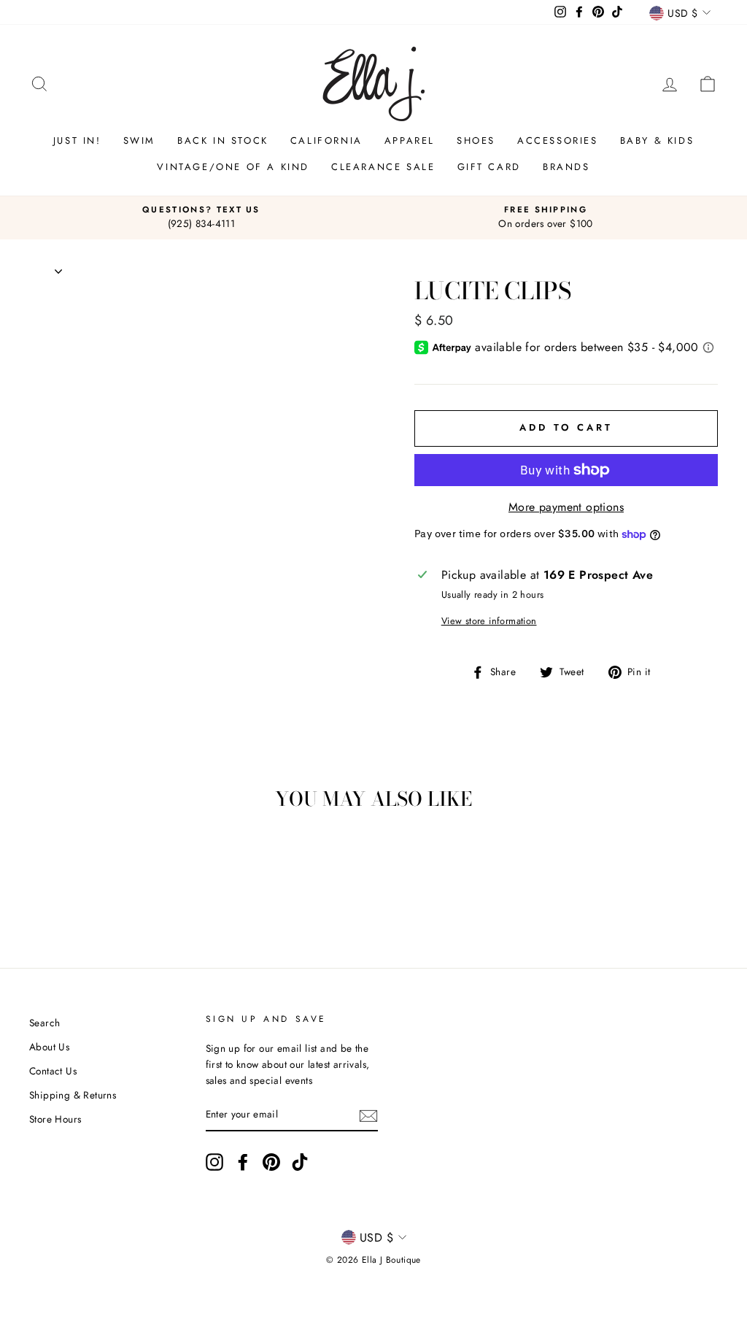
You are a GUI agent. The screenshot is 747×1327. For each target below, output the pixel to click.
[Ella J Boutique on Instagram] (214, 1162)
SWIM (139, 140)
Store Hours (55, 1119)
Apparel (409, 140)
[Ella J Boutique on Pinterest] (271, 1162)
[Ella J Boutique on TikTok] (300, 1162)
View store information (489, 621)
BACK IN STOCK (222, 140)
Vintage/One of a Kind (233, 167)
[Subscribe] (368, 1115)
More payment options (566, 507)
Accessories (557, 140)
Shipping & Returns (72, 1095)
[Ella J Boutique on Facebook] (243, 1162)
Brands (566, 167)
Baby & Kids (657, 140)
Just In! (77, 140)
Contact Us (53, 1070)
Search (44, 1022)
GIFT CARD (489, 167)
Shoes (476, 140)
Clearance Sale (383, 167)
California (326, 140)
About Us (49, 1046)
